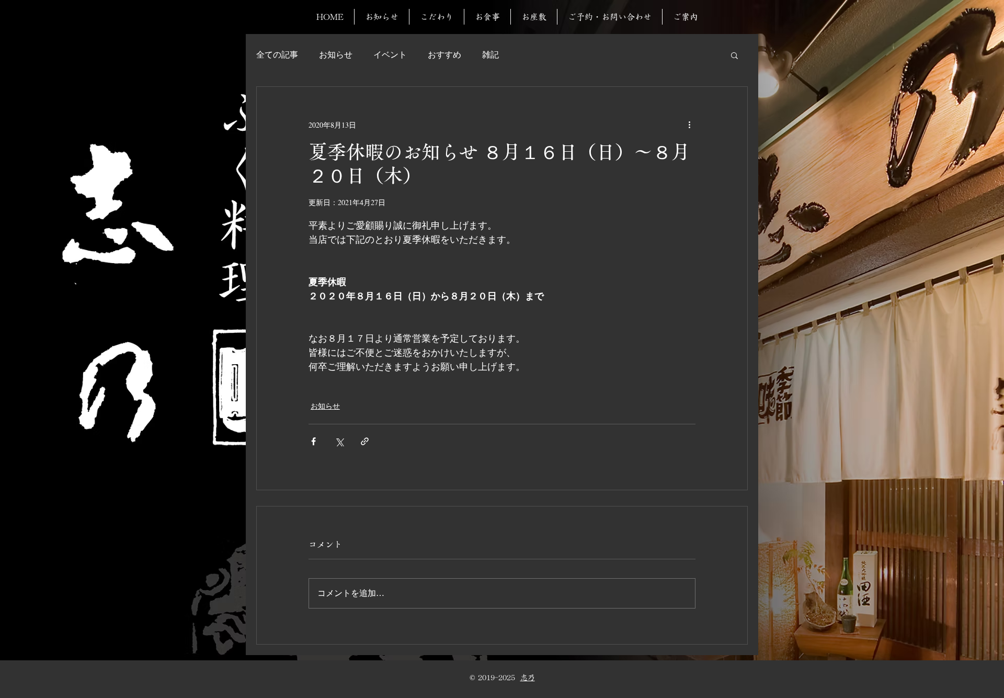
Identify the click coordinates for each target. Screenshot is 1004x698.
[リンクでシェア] (365, 441)
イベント (390, 54)
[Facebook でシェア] (313, 441)
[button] (734, 55)
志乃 (527, 677)
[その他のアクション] (689, 124)
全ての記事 (277, 54)
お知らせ (335, 54)
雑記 (490, 54)
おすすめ (444, 54)
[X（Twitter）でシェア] (339, 441)
